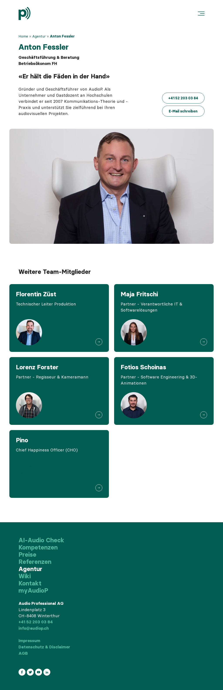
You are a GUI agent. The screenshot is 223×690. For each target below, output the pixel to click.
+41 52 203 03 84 (183, 98)
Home (23, 36)
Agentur (39, 36)
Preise (27, 554)
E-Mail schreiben (183, 111)
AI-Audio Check (41, 540)
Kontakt (30, 583)
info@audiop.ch (34, 628)
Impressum (29, 640)
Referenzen (35, 561)
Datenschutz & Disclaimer (44, 646)
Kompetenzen (38, 547)
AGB (23, 653)
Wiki (25, 576)
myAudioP (33, 590)
